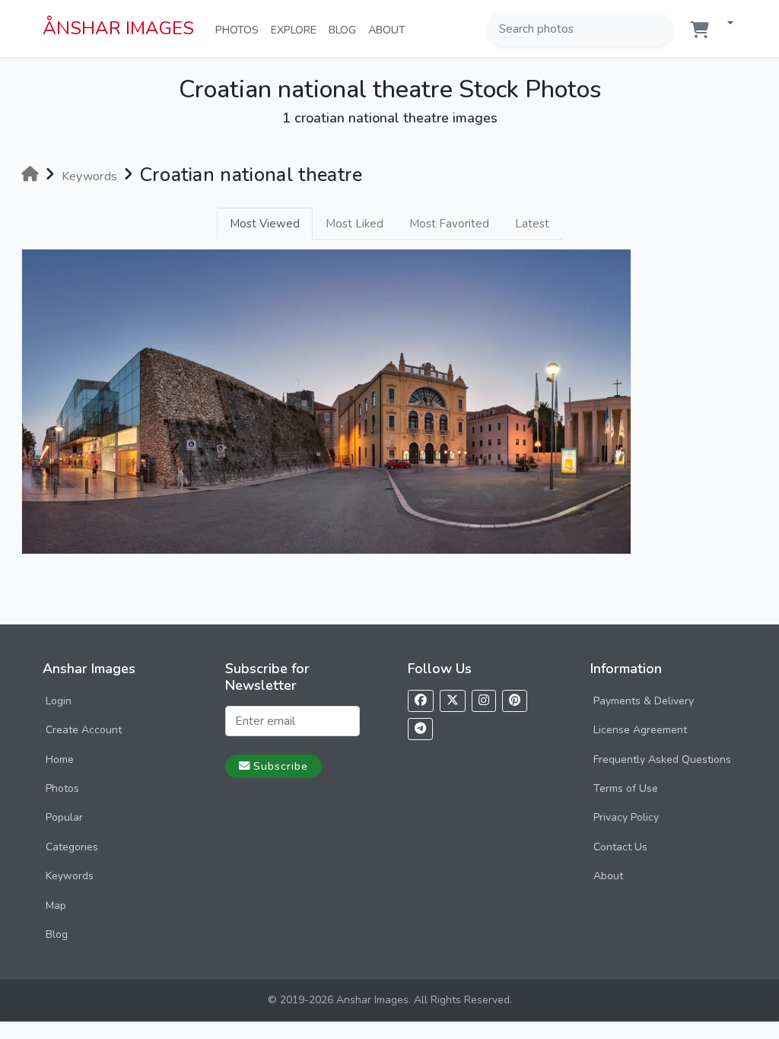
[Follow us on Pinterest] (514, 701)
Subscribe (280, 766)
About (390, 29)
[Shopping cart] (700, 30)
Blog (345, 29)
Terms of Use (625, 788)
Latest (532, 223)
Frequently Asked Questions (662, 759)
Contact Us (620, 847)
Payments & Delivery (643, 701)
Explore (297, 29)
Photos (240, 29)
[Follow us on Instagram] (484, 701)
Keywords (70, 876)
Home (60, 759)
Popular (64, 817)
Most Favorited (449, 223)
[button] (724, 24)
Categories (72, 847)
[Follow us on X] (453, 701)
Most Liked (354, 223)
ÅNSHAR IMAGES (118, 28)
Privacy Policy (626, 817)
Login (59, 701)
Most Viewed (265, 223)
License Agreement (640, 730)
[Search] (659, 28)
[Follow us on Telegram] (420, 729)
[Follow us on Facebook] (421, 701)
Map (56, 905)
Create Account (84, 730)
